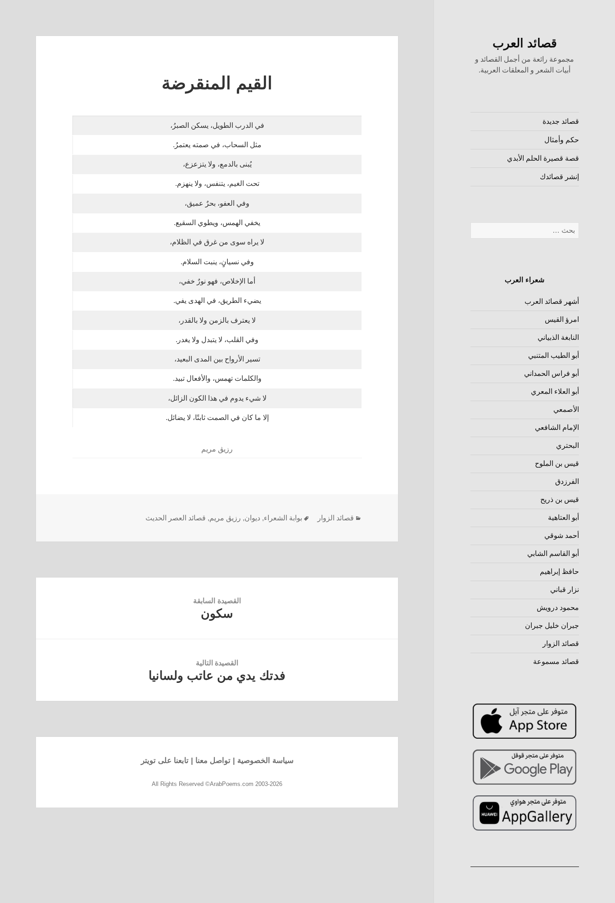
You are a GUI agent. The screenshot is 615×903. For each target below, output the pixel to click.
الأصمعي (566, 409)
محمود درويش (558, 607)
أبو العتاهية (563, 517)
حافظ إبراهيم (559, 571)
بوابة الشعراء (283, 518)
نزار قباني (564, 589)
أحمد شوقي (561, 535)
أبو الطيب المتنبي (553, 355)
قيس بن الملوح (557, 463)
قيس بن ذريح (559, 499)
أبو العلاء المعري (555, 391)
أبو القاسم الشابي (553, 553)
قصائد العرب (525, 43)
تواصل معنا (213, 760)
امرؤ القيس (562, 319)
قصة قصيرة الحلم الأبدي (543, 158)
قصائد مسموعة (556, 661)
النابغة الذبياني (558, 337)
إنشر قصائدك (559, 177)
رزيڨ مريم (225, 518)
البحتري (567, 445)
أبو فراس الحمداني (551, 373)
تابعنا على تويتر (165, 760)
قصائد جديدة (561, 121)
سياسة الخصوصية (265, 760)
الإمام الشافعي (557, 427)
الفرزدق (567, 481)
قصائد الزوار (561, 643)
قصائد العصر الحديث (175, 518)
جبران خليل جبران (552, 625)
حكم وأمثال (561, 140)
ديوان (252, 518)
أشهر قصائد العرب (552, 301)
